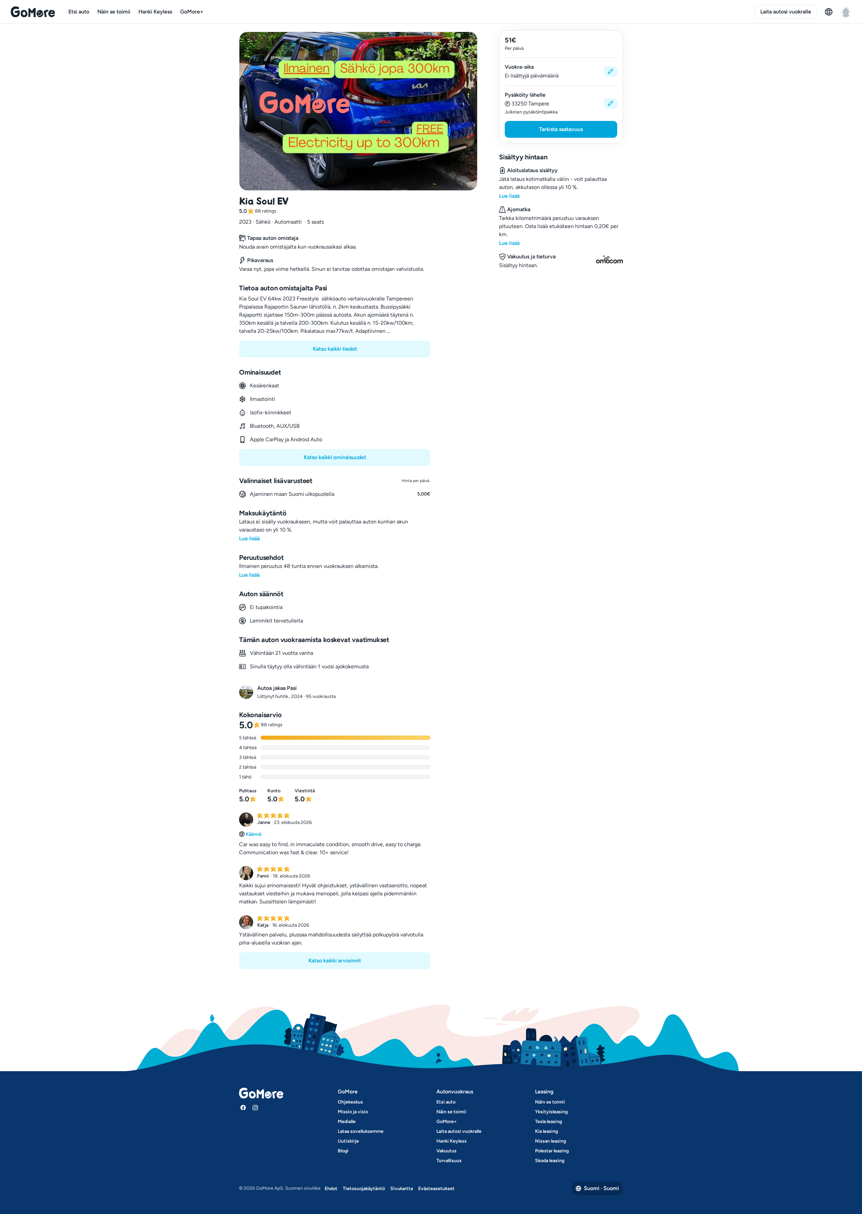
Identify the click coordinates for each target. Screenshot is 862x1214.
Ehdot (331, 1188)
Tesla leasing (548, 1121)
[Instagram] (255, 1108)
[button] (561, 71)
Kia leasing (546, 1131)
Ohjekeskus (350, 1102)
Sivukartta (401, 1188)
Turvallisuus (449, 1160)
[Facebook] (243, 1108)
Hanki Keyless (155, 11)
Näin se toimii (113, 11)
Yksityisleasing (551, 1112)
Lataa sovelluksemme (361, 1131)
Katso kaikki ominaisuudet (335, 457)
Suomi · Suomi (601, 1188)
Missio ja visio (353, 1112)
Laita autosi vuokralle (785, 11)
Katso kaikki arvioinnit (334, 960)
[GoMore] (33, 12)
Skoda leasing (549, 1160)
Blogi (343, 1151)
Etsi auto (78, 11)
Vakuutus (446, 1151)
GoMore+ (191, 11)
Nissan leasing (550, 1141)
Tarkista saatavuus (561, 129)
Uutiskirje (348, 1141)
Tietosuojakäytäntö (364, 1188)
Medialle (347, 1121)
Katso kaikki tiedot (335, 349)
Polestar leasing (552, 1151)
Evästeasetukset (436, 1188)
